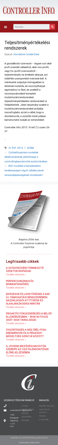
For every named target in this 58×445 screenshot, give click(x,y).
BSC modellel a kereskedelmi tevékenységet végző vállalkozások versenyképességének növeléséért (24, 170)
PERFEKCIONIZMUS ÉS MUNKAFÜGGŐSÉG (20, 282)
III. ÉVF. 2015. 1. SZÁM (21, 147)
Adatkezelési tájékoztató (29, 442)
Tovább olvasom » (16, 274)
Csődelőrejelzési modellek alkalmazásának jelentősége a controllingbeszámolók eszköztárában (25, 157)
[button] (5, 26)
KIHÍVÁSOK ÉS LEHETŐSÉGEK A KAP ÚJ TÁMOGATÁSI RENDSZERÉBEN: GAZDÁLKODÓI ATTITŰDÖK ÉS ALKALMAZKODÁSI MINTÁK (28, 298)
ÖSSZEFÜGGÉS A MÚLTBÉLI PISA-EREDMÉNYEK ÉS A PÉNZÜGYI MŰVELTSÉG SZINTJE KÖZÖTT (26, 333)
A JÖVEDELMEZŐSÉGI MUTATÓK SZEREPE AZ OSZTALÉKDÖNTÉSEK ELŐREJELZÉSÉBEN (27, 349)
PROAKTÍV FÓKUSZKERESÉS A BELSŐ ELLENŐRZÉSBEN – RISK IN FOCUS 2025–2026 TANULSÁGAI (29, 316)
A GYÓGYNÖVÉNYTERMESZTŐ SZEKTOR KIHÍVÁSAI (25, 269)
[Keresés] (52, 27)
